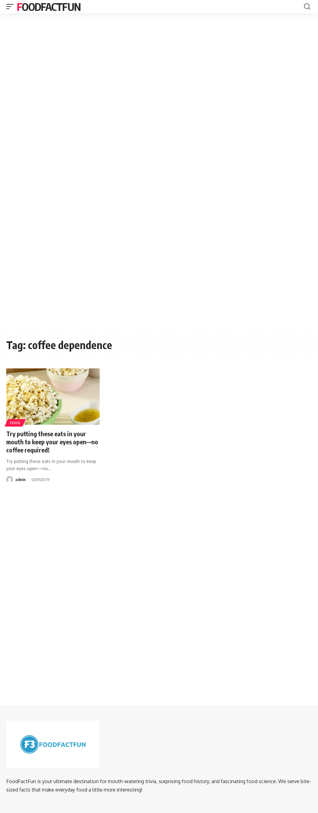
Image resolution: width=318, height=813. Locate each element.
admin (20, 479)
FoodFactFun (48, 6)
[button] (11, 6)
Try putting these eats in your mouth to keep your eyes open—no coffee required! (52, 442)
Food (15, 423)
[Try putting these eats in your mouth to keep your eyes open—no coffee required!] (53, 396)
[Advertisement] (159, 63)
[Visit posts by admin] (9, 479)
